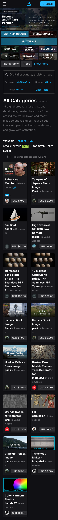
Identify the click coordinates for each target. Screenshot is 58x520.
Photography (11, 63)
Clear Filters (41, 89)
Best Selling (25, 141)
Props (26, 63)
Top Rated (39, 146)
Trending (9, 141)
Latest (7, 151)
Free (50, 146)
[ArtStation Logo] (29, 4)
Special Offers (15, 146)
